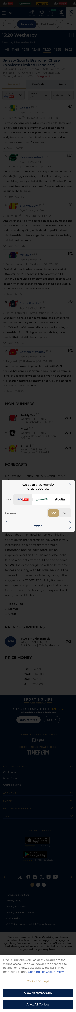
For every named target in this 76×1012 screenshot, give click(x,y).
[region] (38, 983)
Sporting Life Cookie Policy (46, 971)
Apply (38, 525)
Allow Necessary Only (38, 992)
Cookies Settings (38, 981)
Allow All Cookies (38, 1004)
